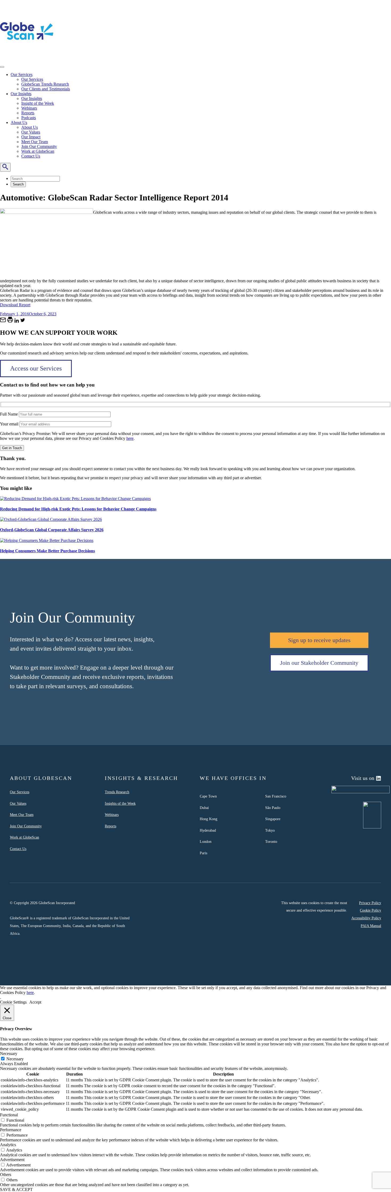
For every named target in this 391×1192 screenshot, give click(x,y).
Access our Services (36, 368)
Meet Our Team (34, 141)
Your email (9, 424)
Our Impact (30, 137)
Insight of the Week (37, 103)
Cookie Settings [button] (13, 1002)
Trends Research (117, 792)
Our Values (30, 132)
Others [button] (5, 1174)
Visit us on (362, 778)
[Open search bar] (5, 167)
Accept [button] (35, 1002)
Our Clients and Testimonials (45, 89)
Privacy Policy (370, 903)
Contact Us (30, 156)
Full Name (9, 414)
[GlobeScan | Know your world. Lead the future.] (26, 56)
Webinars (29, 108)
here (130, 438)
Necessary (15, 1059)
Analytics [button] (8, 1144)
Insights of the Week (120, 803)
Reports (27, 113)
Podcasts (28, 117)
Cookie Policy (370, 910)
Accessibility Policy (366, 918)
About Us (19, 122)
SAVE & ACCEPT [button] (16, 1189)
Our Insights (21, 93)
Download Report (15, 305)
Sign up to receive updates (319, 640)
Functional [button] (9, 1115)
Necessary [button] (8, 1053)
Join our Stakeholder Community (319, 662)
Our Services (21, 74)
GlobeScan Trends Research (45, 84)
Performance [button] (10, 1129)
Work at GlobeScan (37, 151)
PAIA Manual (371, 926)
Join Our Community (39, 146)
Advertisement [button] (12, 1159)
